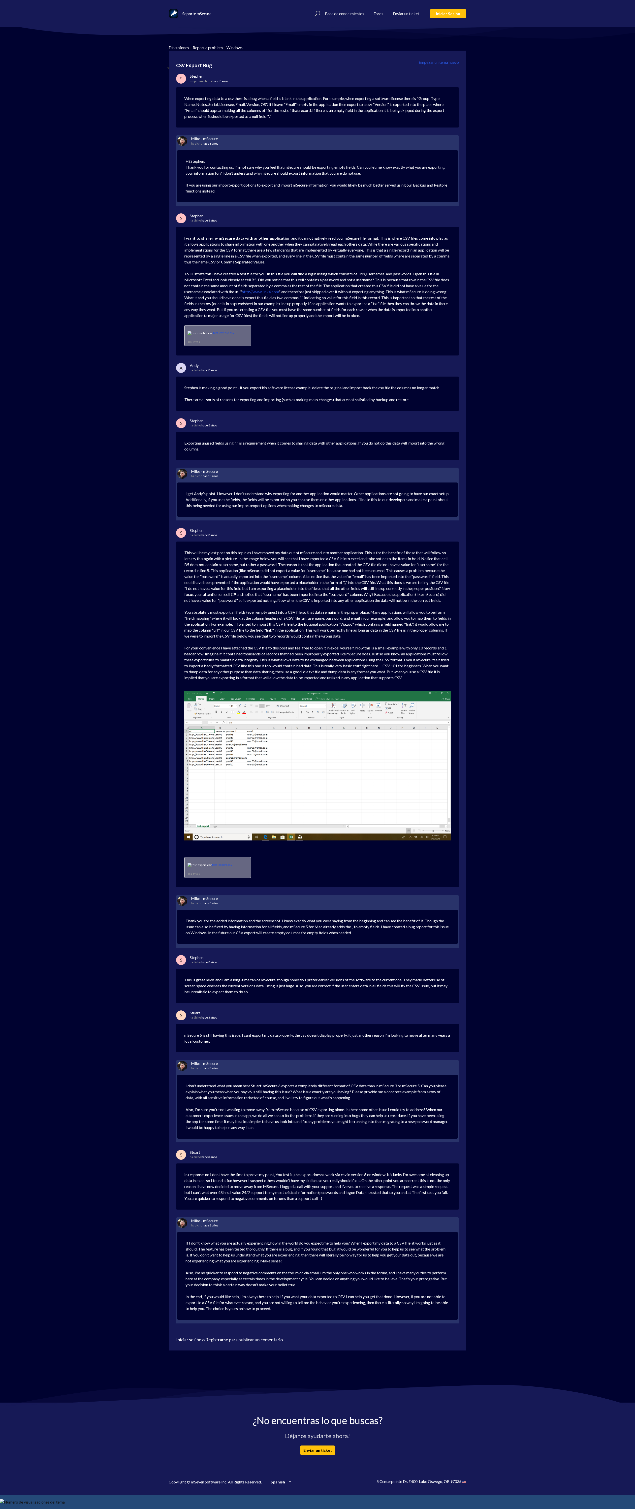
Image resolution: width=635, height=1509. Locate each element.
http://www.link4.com (260, 291)
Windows (234, 47)
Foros (378, 13)
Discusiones (179, 47)
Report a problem (208, 47)
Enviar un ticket (406, 13)
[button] (316, 13)
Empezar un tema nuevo (439, 62)
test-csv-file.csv (223, 333)
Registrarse (216, 1339)
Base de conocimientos (344, 13)
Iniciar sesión (448, 13)
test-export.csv (222, 865)
